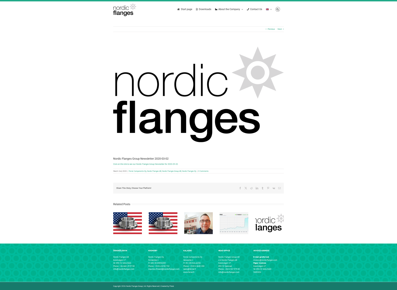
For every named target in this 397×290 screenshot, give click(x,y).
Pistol (172, 286)
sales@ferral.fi (189, 269)
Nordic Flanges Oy (189, 171)
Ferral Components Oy (137, 171)
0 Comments (203, 171)
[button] (278, 9)
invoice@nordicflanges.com (265, 260)
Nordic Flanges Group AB (171, 171)
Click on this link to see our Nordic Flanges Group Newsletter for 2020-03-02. (145, 164)
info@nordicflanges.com (123, 269)
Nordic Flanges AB (154, 171)
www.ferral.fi (188, 272)
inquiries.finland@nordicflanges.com (164, 269)
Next (280, 29)
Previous (271, 29)
